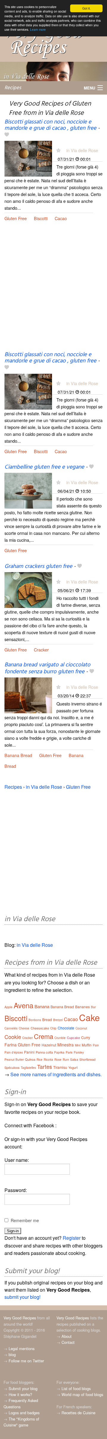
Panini (29, 1051)
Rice (40, 1059)
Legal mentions (21, 1348)
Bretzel (58, 1020)
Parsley (79, 1052)
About (67, 1336)
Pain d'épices (13, 1052)
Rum (66, 1059)
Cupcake (73, 1037)
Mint (78, 1045)
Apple (8, 1007)
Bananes (82, 1006)
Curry (85, 1037)
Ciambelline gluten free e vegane (44, 467)
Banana (76, 755)
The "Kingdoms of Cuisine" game (21, 1422)
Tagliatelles (28, 1068)
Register (72, 1237)
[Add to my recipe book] (6, 135)
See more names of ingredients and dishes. (56, 1074)
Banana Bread (18, 755)
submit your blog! (22, 1296)
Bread (10, 766)
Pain (96, 1045)
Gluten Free (15, 218)
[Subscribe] (58, 150)
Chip (53, 1028)
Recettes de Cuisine (78, 1412)
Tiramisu (60, 1067)
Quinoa (30, 1059)
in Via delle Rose (82, 150)
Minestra (65, 1045)
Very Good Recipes (20, 1318)
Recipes (12, 88)
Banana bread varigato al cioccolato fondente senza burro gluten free (47, 668)
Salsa (74, 1059)
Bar (93, 1007)
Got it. (86, 8)
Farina (10, 1045)
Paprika (59, 1052)
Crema (43, 1036)
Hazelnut (49, 1044)
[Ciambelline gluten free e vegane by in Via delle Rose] (28, 490)
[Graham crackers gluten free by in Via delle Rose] (28, 589)
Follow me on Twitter (26, 1361)
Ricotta (48, 1059)
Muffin (87, 1044)
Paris (69, 1052)
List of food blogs (76, 1388)
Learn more (38, 29)
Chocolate (66, 1027)
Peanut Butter (14, 1059)
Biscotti (41, 218)
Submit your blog (23, 1388)
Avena (23, 1005)
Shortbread (87, 1059)
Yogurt (73, 1067)
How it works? (20, 1394)
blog (12, 1354)
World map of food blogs (82, 1394)
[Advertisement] (53, 291)
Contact (68, 1342)
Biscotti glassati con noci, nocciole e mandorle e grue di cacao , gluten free (50, 125)
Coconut (81, 1028)
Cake (89, 1017)
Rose (58, 1059)
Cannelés (11, 1028)
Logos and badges (24, 1412)
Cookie (12, 1036)
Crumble (60, 1038)
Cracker (41, 649)
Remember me (25, 1220)
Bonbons (35, 1020)
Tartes (44, 1066)
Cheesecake (40, 1028)
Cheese (24, 1028)
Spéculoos (12, 1067)
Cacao (61, 218)
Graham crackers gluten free (38, 566)
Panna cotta (44, 1052)
